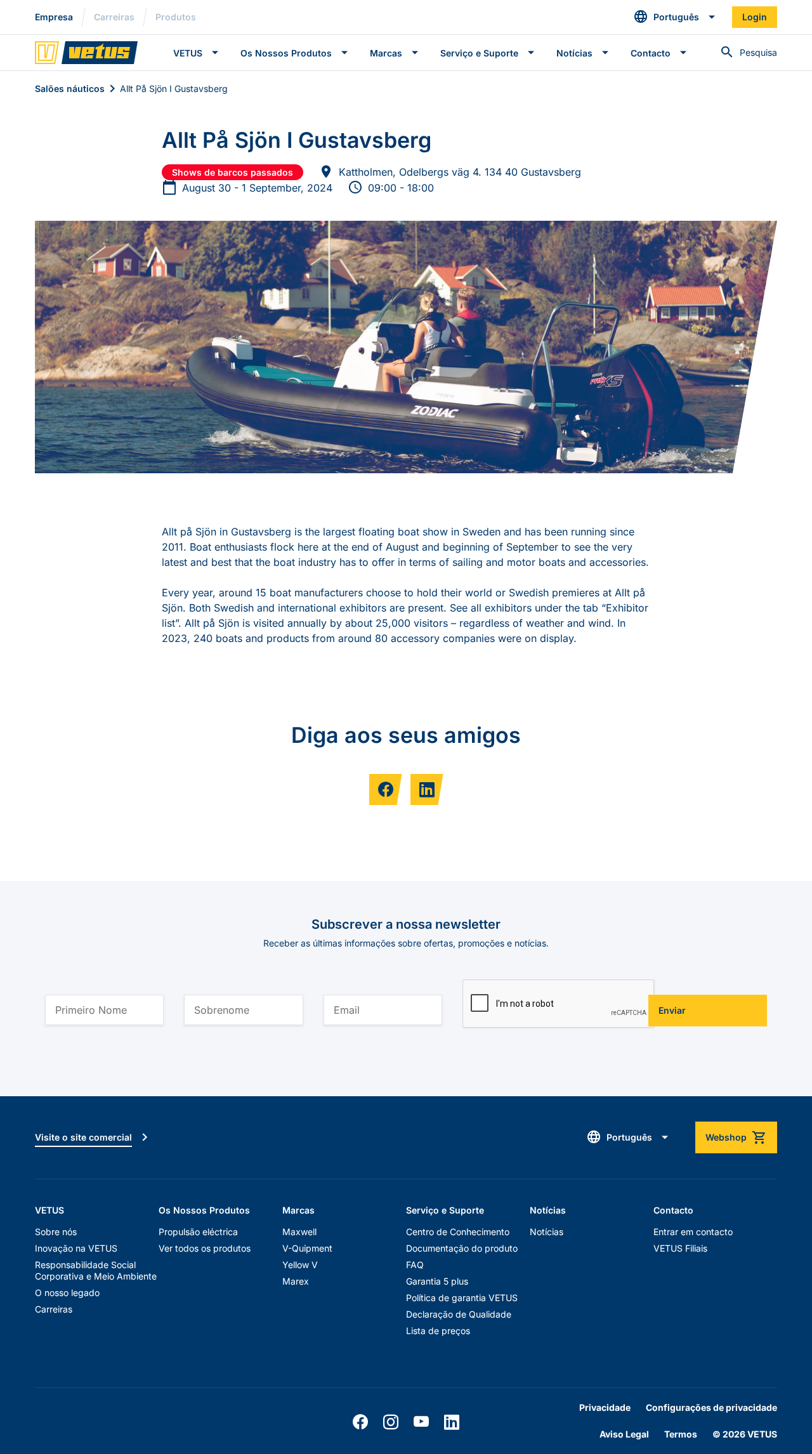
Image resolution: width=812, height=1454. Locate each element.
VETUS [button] (187, 53)
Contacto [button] (651, 53)
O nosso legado (67, 1292)
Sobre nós (56, 1231)
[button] (675, 17)
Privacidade (605, 1407)
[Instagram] (390, 1422)
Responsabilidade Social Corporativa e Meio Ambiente (96, 1270)
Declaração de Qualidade (458, 1314)
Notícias (546, 1231)
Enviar (672, 1010)
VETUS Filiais (680, 1248)
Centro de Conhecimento (457, 1231)
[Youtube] (421, 1422)
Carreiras (114, 16)
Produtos (175, 16)
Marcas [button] (386, 53)
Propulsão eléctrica (198, 1231)
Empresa (54, 16)
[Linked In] (451, 1422)
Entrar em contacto (693, 1231)
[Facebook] (360, 1422)
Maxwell (299, 1231)
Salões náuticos (70, 88)
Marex (295, 1281)
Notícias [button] (574, 53)
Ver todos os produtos (205, 1248)
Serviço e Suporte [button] (479, 53)
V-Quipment (307, 1248)
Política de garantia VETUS (462, 1297)
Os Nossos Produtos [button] (286, 53)
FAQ (415, 1264)
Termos (680, 1434)
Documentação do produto (462, 1248)
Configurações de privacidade (711, 1407)
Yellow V (300, 1264)
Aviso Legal (624, 1434)
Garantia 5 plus (437, 1281)
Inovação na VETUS (76, 1248)
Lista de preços (438, 1330)
